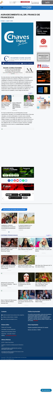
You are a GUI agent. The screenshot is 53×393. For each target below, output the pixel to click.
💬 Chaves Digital (46, 390)
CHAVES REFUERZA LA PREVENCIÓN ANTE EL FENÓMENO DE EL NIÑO (11, 349)
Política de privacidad (34, 311)
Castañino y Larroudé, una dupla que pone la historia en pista (12, 345)
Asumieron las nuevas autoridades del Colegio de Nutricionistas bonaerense (8, 227)
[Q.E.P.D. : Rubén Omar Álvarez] (43, 28)
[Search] (51, 7)
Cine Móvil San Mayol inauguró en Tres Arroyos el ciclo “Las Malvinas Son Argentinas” (12, 352)
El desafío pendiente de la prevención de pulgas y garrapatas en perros (25, 227)
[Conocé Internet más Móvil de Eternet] (43, 77)
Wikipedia (35, 320)
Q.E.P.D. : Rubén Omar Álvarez (7, 342)
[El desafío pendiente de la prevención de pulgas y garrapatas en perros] (27, 218)
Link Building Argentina (11, 335)
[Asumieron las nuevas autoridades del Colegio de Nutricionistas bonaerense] (9, 218)
